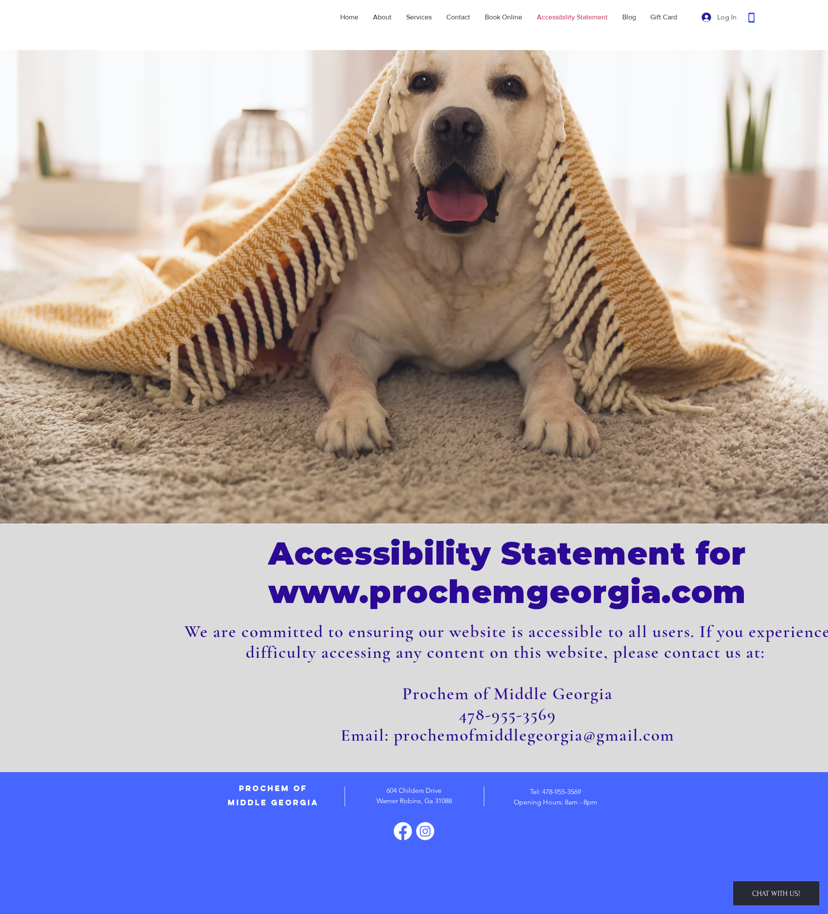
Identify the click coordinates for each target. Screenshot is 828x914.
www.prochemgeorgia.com (507, 591)
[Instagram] (425, 831)
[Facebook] (403, 831)
